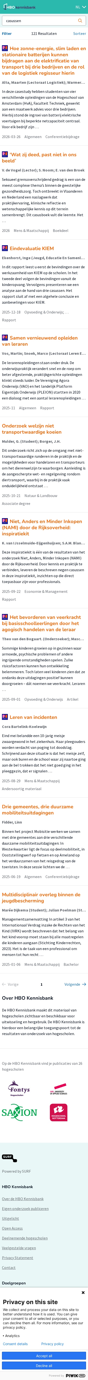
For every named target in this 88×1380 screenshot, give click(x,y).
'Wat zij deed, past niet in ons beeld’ (39, 157)
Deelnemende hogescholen (25, 1238)
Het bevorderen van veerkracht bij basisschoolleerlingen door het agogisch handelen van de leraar (41, 623)
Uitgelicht (10, 1218)
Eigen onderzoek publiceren (25, 1208)
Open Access (12, 1228)
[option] (44, 1100)
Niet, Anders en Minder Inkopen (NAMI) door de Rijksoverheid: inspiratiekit (42, 527)
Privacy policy (52, 1344)
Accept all (44, 1356)
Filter (6, 33)
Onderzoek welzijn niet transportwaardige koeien (32, 429)
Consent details (15, 1344)
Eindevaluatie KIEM (32, 248)
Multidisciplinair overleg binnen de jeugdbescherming (41, 897)
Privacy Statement (17, 1257)
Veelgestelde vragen (19, 1247)
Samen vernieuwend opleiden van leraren (40, 341)
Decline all (44, 1366)
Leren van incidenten (33, 717)
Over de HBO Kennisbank (23, 1198)
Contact (9, 1267)
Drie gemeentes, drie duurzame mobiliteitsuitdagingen (37, 809)
